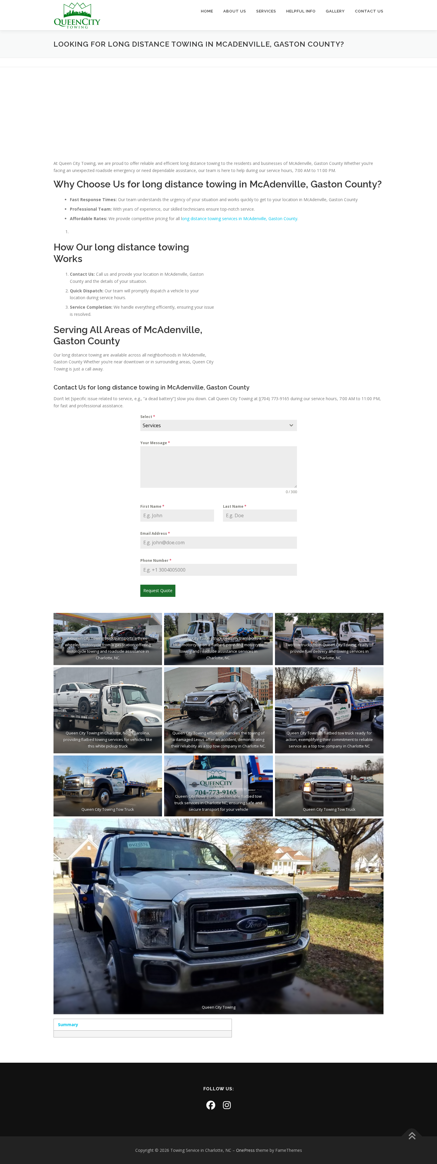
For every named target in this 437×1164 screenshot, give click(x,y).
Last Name (234, 506)
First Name (152, 506)
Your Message (155, 442)
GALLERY (335, 11)
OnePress (245, 1150)
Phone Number (156, 560)
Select (147, 416)
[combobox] (218, 425)
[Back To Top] (411, 1136)
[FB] (210, 1105)
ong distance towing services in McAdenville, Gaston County (239, 218)
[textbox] (213, 425)
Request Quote (157, 590)
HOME (207, 11)
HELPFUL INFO (301, 11)
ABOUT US (234, 11)
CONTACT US (369, 11)
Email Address (155, 533)
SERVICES (266, 11)
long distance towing (189, 184)
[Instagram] (227, 1105)
